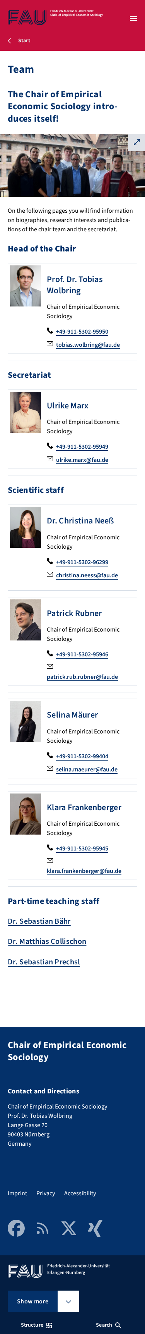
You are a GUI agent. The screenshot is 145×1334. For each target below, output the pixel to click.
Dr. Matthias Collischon (47, 941)
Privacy (45, 1193)
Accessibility (80, 1193)
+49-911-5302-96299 (82, 562)
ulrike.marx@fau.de (82, 460)
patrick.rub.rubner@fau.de (82, 677)
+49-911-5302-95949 (82, 446)
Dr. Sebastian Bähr (39, 921)
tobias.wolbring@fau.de (88, 345)
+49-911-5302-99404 (82, 756)
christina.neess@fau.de (87, 575)
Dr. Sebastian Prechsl (44, 962)
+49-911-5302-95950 (82, 331)
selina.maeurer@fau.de (87, 769)
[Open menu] (133, 18)
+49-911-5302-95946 (82, 654)
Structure (32, 1325)
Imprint (17, 1193)
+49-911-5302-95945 (82, 848)
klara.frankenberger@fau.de (84, 871)
